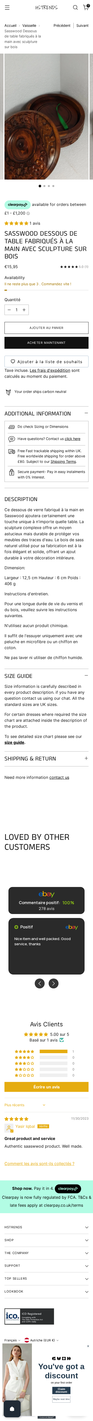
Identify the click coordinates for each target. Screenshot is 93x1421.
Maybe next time (61, 1399)
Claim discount (61, 1390)
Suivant (82, 25)
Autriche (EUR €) (42, 1340)
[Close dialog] (88, 1346)
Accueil (10, 25)
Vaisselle (29, 25)
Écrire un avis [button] (46, 1086)
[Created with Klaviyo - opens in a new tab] (46, 1417)
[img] (16, 1118)
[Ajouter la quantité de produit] (24, 310)
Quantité (12, 299)
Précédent (62, 25)
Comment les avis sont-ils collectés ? (39, 1163)
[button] (17, 223)
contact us (59, 777)
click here (72, 439)
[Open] (12, 1408)
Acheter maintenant (46, 343)
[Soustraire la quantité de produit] (9, 310)
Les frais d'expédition (50, 370)
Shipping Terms (63, 461)
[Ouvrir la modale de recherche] (75, 7)
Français (10, 1340)
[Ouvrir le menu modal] (7, 7)
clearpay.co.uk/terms (63, 1205)
